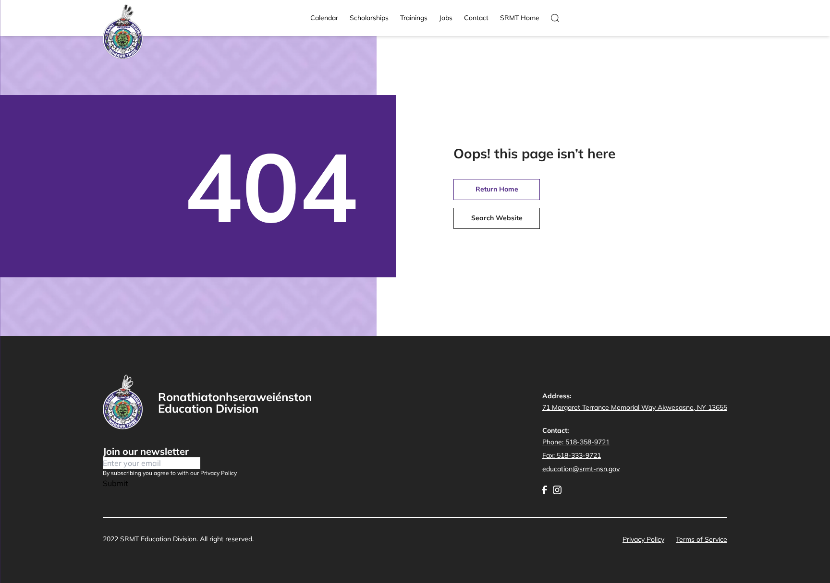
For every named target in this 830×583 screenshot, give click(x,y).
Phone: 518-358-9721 (576, 442)
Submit (115, 483)
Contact (476, 17)
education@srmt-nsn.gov (581, 468)
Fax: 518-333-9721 (571, 455)
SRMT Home (519, 17)
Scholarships (369, 17)
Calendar (324, 17)
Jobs (445, 17)
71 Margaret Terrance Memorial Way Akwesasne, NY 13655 (634, 407)
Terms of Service (701, 539)
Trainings (413, 17)
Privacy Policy (643, 539)
